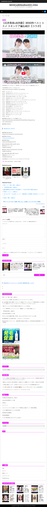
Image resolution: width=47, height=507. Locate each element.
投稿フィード (5, 473)
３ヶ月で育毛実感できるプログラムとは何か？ (12, 417)
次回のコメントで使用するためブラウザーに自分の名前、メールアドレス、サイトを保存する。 (23, 252)
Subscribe (45, 11)
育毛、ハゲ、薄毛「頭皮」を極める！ (10, 297)
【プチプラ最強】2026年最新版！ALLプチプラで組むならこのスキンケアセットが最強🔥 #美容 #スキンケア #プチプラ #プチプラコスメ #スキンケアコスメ (17, 266)
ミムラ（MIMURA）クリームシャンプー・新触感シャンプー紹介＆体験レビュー (19, 308)
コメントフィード (6, 475)
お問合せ (4, 402)
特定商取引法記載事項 (6, 412)
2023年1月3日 (15, 28)
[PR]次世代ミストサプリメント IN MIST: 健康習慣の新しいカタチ (19, 283)
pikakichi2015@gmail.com (7, 28)
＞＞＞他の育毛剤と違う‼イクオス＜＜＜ (10, 343)
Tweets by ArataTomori (8, 138)
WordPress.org (5, 478)
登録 (3, 468)
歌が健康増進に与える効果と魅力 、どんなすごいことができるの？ (16, 318)
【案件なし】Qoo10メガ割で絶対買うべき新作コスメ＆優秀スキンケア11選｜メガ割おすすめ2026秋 (39, 266)
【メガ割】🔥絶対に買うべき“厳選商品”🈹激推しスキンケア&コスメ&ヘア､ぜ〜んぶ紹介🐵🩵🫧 (22, 387)
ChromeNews (27, 505)
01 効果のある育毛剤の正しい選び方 (9, 397)
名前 (3, 239)
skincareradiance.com (23, 5)
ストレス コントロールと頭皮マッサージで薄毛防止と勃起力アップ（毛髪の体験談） (19, 407)
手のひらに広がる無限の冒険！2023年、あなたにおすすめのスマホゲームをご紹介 (19, 316)
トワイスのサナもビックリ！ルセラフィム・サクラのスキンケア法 (16, 389)
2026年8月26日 (36, 269)
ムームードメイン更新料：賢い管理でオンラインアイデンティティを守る (17, 299)
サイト (3, 248)
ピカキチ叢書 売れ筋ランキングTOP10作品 (11, 410)
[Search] (42, 11)
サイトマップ (5, 405)
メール (4, 243)
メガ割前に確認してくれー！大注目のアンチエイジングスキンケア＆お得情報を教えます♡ (21, 384)
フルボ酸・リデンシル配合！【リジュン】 (11, 359)
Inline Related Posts (42, 203)
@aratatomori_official (9, 128)
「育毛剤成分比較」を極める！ (8, 311)
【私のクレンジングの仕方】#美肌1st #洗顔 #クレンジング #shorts (16, 306)
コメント (4, 223)
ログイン (4, 470)
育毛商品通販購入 (6, 415)
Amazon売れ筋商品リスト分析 (8, 313)
